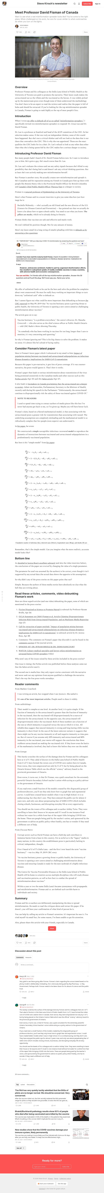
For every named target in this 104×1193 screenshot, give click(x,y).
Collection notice (65, 1178)
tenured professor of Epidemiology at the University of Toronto (52, 192)
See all (19, 1148)
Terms (56, 1178)
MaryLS (22, 976)
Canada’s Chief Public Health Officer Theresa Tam (40, 186)
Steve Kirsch (24, 25)
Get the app (62, 1184)
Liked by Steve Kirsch (27, 978)
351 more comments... (22, 1074)
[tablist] (24, 957)
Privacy (50, 1178)
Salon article (47, 378)
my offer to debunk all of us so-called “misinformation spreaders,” (55, 120)
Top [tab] (17, 1085)
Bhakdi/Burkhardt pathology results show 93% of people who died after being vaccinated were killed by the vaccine (42, 1112)
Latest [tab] (23, 1085)
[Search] (75, 4)
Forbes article (21, 378)
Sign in (97, 4)
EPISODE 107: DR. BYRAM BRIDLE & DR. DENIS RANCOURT (47, 646)
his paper (21, 426)
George (22, 1005)
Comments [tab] (19, 957)
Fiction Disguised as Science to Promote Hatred (39, 609)
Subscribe (87, 4)
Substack (42, 1189)
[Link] (12, 87)
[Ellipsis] (88, 976)
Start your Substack (47, 1184)
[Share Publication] (79, 4)
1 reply (24, 998)
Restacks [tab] (28, 957)
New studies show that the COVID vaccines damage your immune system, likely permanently (41, 1131)
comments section (26, 643)
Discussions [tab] (30, 1085)
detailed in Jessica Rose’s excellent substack (36, 563)
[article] (52, 1098)
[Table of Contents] (2, 596)
